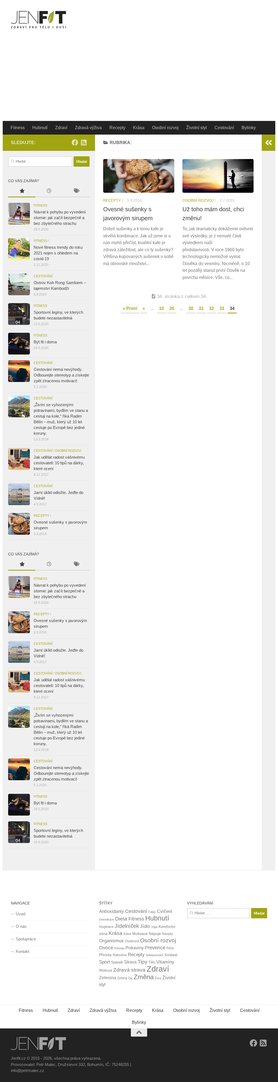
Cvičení (164, 911)
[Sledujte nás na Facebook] (75, 142)
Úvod (20, 914)
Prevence (155, 947)
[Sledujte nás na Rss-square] (83, 142)
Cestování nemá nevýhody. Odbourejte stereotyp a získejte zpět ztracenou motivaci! (61, 375)
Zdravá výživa (88, 127)
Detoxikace (106, 919)
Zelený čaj (124, 978)
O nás (21, 926)
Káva (127, 934)
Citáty (152, 911)
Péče (170, 948)
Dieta (121, 919)
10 (161, 308)
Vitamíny (165, 962)
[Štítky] (76, 191)
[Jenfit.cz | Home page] (38, 20)
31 (201, 308)
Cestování (224, 127)
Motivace (140, 933)
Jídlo (145, 926)
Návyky (167, 934)
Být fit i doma (45, 342)
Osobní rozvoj (165, 127)
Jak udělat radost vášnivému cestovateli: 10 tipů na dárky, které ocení (59, 463)
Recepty (117, 127)
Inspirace (106, 927)
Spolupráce (26, 939)
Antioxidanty (111, 911)
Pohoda (119, 948)
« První (130, 308)
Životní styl (196, 127)
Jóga (154, 926)
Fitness (18, 127)
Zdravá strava (129, 970)
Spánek (117, 962)
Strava (130, 962)
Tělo (152, 962)
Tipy (142, 962)
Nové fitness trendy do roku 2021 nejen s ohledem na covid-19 (58, 253)
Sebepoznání (154, 955)
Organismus (111, 940)
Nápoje (155, 933)
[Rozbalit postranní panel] (268, 143)
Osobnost (132, 941)
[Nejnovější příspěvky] (48, 191)
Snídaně (170, 955)
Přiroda (105, 955)
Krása (138, 127)
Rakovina (120, 955)
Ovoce (106, 947)
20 (171, 308)
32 (211, 308)
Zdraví (61, 127)
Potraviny (134, 948)
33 (221, 308)
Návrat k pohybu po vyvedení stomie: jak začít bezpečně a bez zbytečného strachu (60, 218)
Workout (105, 970)
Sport (104, 962)
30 (190, 308)
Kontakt (22, 951)
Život (158, 978)
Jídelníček (127, 926)
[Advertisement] (139, 80)
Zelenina (107, 977)
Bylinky (249, 127)
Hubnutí (40, 127)
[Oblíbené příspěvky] (21, 191)
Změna (144, 977)
